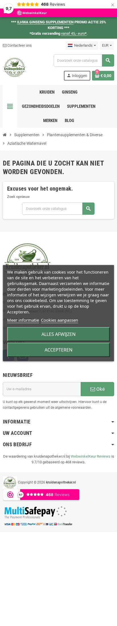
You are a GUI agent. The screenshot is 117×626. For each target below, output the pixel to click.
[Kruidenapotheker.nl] (14, 67)
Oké (100, 389)
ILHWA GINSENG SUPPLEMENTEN (45, 22)
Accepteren (58, 350)
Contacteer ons (19, 45)
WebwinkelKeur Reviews (90, 456)
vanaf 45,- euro (74, 33)
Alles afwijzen (58, 334)
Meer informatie (23, 320)
